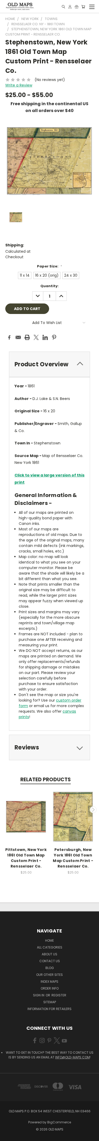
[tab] (49, 364)
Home (49, 940)
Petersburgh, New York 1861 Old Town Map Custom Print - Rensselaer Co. (73, 858)
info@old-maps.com (72, 1057)
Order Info (50, 988)
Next (93, 809)
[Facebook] (9, 337)
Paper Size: (49, 266)
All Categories (49, 947)
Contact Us (49, 961)
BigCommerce (59, 1122)
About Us (49, 954)
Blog (49, 968)
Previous (6, 809)
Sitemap (49, 1002)
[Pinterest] (54, 337)
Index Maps (49, 981)
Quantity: (49, 285)
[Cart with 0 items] (83, 6)
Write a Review (18, 85)
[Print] (27, 337)
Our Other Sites (49, 974)
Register (58, 995)
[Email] (18, 337)
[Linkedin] (45, 337)
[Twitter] (36, 337)
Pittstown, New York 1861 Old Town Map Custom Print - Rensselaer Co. (26, 858)
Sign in (39, 995)
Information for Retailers (49, 1009)
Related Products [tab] (45, 779)
